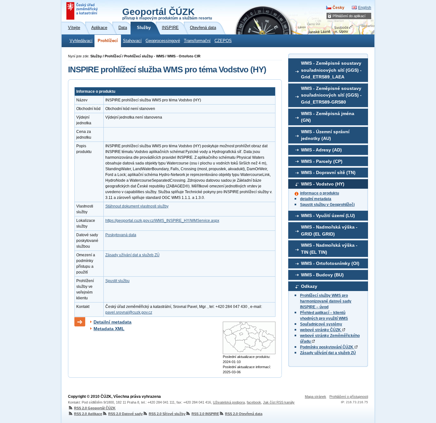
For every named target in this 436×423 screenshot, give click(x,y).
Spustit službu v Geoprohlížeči (327, 204)
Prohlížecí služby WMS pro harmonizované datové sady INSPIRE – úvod (325, 301)
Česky (338, 7)
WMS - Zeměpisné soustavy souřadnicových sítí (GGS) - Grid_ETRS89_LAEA (331, 70)
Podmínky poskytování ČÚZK (327, 347)
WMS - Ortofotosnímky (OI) (330, 263)
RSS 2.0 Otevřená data (243, 414)
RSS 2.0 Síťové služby (167, 414)
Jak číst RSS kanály (279, 402)
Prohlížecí (108, 41)
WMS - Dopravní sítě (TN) (328, 172)
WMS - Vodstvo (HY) (322, 183)
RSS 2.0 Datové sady (125, 414)
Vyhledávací (81, 41)
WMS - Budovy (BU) (322, 274)
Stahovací (132, 41)
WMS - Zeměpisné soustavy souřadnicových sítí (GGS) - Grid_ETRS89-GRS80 (331, 95)
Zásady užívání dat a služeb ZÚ (328, 353)
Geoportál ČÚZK (167, 13)
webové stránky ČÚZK (321, 330)
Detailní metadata (113, 322)
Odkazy (309, 286)
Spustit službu (117, 281)
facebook (254, 402)
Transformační (197, 41)
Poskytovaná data (120, 235)
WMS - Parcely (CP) (321, 161)
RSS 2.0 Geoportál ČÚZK (95, 408)
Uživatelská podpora (229, 402)
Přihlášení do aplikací (349, 16)
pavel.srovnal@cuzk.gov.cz (128, 312)
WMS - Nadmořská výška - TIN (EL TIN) (329, 249)
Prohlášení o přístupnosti (348, 396)
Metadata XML (109, 328)
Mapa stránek (315, 396)
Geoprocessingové (163, 41)
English (364, 7)
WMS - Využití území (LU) (328, 215)
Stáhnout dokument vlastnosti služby (137, 206)
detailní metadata (315, 199)
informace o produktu (319, 193)
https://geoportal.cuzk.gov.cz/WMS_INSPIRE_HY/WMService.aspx (162, 220)
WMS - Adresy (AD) (321, 149)
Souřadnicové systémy (321, 324)
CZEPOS (223, 41)
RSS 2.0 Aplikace (88, 414)
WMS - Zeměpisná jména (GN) (327, 117)
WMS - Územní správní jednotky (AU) (325, 135)
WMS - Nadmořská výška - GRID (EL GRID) (329, 230)
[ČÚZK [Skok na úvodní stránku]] (82, 11)
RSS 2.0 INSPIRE (205, 414)
